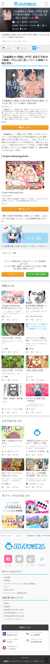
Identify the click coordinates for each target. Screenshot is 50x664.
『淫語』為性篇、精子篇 (12, 398)
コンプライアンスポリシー (14, 619)
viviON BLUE (36, 641)
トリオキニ (13, 648)
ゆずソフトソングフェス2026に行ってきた (12, 474)
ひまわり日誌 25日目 (11, 338)
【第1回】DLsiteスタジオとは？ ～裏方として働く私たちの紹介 (37, 443)
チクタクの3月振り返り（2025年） (36, 399)
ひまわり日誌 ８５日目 (12, 370)
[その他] (38, 48)
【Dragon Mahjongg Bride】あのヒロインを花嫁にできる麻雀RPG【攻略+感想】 (13, 309)
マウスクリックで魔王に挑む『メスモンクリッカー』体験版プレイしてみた (36, 342)
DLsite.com (13, 634)
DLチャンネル (25, 4)
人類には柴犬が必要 (34, 370)
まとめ (18, 536)
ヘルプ (6, 587)
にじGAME (36, 634)
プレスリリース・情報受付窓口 (15, 593)
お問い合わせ (9, 590)
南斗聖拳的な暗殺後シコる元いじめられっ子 (36, 307)
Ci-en (13, 641)
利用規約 (7, 580)
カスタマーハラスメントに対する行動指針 (19, 584)
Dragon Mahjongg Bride (12, 192)
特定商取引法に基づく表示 (14, 610)
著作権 (6, 603)
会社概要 (7, 577)
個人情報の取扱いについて (14, 613)
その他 (24, 29)
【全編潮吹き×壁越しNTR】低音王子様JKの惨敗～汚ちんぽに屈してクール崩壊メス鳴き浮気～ (25, 102)
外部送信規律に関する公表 (14, 616)
